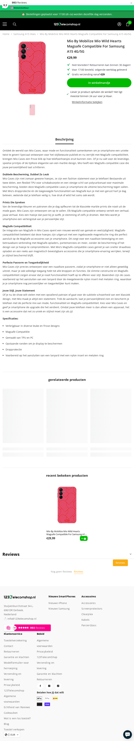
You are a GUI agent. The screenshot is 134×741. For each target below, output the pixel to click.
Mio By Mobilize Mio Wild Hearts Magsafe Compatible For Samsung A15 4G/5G (66, 533)
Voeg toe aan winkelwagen (92, 719)
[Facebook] (40, 686)
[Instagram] (49, 686)
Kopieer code (117, 719)
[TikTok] (58, 686)
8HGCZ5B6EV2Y (109, 713)
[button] (11, 735)
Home (6, 34)
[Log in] (119, 24)
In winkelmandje (99, 83)
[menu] (5, 24)
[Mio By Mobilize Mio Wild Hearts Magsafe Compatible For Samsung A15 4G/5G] (67, 505)
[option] (32, 67)
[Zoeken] (15, 24)
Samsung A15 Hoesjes (24, 34)
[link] (23, 448)
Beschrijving (64, 139)
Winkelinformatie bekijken (87, 102)
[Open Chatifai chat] (127, 734)
